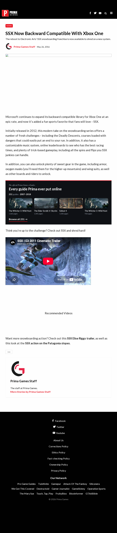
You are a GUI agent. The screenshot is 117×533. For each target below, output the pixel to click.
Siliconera (94, 483)
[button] (111, 13)
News (9, 26)
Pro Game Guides (26, 483)
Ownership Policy (58, 464)
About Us (58, 440)
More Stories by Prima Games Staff (30, 391)
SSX (8, 352)
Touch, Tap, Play (44, 493)
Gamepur (56, 483)
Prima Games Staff (24, 46)
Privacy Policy (58, 470)
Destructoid (43, 488)
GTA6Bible (92, 493)
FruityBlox (61, 493)
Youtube (60, 433)
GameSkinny (78, 488)
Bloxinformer (76, 493)
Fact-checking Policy (59, 458)
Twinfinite (43, 483)
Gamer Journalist (60, 488)
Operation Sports (96, 488)
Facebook (60, 420)
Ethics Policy (58, 452)
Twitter (60, 426)
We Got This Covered (22, 488)
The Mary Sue (27, 493)
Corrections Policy (58, 446)
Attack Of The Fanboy (75, 483)
